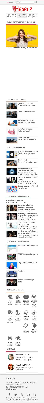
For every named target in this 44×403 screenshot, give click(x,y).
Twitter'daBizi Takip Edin (15, 399)
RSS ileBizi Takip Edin (35, 399)
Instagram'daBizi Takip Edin (28, 399)
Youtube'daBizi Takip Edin (22, 399)
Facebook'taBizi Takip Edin (9, 399)
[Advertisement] (22, 74)
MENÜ (11, 2)
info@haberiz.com (12, 389)
